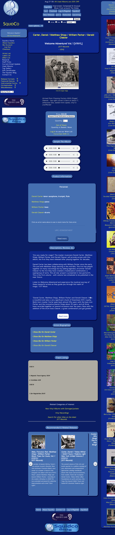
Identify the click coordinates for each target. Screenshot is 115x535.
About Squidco (8, 43)
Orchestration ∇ (8, 85)
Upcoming (76, 15)
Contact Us (6, 75)
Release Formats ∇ (9, 79)
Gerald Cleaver (38, 212)
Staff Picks (6, 62)
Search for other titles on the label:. (62, 418)
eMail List (6, 58)
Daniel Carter (37, 196)
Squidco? (76, 11)
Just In (58, 15)
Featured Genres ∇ (9, 81)
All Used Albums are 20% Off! (67, 2)
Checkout (6, 49)
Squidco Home (8, 41)
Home (38, 510)
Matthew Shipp (38, 202)
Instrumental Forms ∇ (11, 83)
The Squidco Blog (9, 73)
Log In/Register (65, 11)
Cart (46, 11)
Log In (52, 131)
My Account (7, 45)
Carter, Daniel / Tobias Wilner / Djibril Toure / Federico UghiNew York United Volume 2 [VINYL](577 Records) (73, 456)
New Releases (48, 15)
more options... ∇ (36, 26)
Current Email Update (11, 64)
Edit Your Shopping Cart (13, 35)
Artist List (6, 53)
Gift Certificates (8, 70)
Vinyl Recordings (62, 413)
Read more (62, 238)
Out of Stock (61, 125)
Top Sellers (6, 68)
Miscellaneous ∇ (8, 87)
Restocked (67, 15)
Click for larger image (62, 91)
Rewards (5, 60)
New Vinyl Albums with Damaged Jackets (62, 409)
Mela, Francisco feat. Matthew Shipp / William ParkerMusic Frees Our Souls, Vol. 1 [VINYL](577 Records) (43, 456)
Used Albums (7, 66)
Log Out (7, 47)
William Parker (38, 207)
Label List (6, 55)
